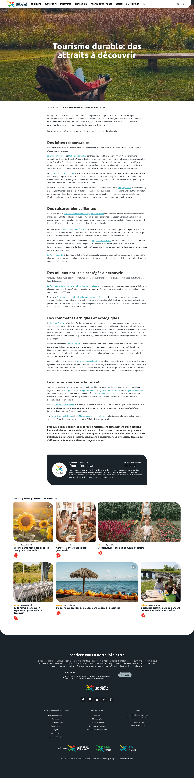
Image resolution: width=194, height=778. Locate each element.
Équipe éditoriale (82, 466)
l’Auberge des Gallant (77, 156)
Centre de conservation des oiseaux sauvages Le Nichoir (81, 297)
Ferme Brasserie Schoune (62, 416)
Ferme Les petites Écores (74, 229)
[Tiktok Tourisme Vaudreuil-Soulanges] (104, 699)
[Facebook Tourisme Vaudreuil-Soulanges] (83, 699)
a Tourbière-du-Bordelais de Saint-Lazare (81, 286)
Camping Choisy (124, 187)
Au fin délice (98, 213)
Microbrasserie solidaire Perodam (93, 416)
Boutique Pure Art (57, 323)
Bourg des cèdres (71, 390)
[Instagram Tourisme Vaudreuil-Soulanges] (90, 699)
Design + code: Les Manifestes (121, 759)
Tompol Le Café (73, 344)
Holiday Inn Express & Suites (62, 173)
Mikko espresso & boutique (88, 361)
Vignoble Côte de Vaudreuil (110, 390)
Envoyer (125, 675)
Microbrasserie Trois (102, 393)
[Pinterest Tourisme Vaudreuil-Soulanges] (111, 699)
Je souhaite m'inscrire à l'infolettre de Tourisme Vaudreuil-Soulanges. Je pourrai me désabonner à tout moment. (87, 677)
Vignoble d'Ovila (88, 390)
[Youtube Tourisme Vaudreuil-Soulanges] (97, 699)
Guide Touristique (56, 737)
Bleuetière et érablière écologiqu (78, 213)
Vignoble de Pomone (135, 390)
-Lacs (113, 393)
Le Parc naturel (54, 286)
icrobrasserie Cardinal (64, 405)
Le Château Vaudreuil (56, 156)
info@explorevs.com (138, 725)
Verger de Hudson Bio (101, 240)
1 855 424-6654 (138, 722)
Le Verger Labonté (55, 255)
